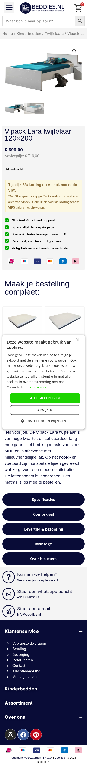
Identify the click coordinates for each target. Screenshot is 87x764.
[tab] (43, 499)
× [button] (77, 340)
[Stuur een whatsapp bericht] (8, 594)
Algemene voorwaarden (26, 757)
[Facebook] (23, 734)
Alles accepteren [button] (45, 398)
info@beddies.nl (29, 614)
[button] (9, 7)
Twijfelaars (54, 33)
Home (7, 33)
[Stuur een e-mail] (8, 611)
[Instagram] (10, 734)
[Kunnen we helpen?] (8, 577)
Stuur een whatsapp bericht (44, 591)
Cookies (60, 757)
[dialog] (43, 382)
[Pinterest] (36, 734)
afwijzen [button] (45, 410)
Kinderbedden (28, 33)
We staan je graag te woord (37, 580)
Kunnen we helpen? (37, 574)
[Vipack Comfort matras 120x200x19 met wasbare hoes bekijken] (28, 321)
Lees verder (38, 387)
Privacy (47, 757)
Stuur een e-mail (33, 608)
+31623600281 (28, 597)
